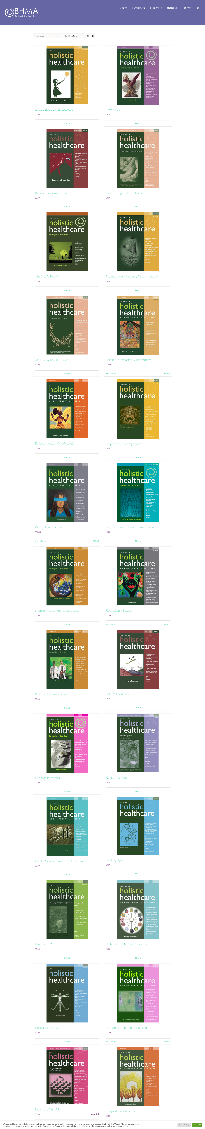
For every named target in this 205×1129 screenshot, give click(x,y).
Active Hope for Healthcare (54, 109)
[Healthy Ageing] (138, 826)
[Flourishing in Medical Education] (67, 576)
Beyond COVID (116, 109)
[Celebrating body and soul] (138, 158)
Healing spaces (116, 777)
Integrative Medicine (120, 1111)
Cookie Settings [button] (184, 1125)
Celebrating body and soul (124, 193)
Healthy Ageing (116, 860)
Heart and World (46, 944)
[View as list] (92, 36)
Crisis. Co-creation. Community (128, 359)
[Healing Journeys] (67, 743)
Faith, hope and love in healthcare (130, 527)
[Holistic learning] (67, 993)
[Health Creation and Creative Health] (67, 826)
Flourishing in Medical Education (58, 610)
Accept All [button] (197, 1125)
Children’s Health (47, 276)
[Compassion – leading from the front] (138, 241)
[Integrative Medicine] (138, 1076)
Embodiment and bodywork (54, 443)
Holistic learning (46, 1027)
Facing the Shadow (48, 527)
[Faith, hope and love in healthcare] (138, 492)
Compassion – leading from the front (132, 276)
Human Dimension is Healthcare (128, 1027)
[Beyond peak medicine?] (67, 158)
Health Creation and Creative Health (61, 861)
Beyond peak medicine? (52, 193)
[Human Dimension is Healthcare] (138, 993)
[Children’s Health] (67, 241)
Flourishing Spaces (119, 610)
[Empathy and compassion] (138, 409)
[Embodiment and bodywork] (67, 408)
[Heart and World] (67, 909)
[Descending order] (60, 36)
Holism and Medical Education (127, 944)
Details (68, 123)
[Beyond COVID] (138, 75)
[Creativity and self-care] (67, 325)
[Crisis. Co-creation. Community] (138, 325)
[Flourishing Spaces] (138, 576)
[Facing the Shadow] (67, 492)
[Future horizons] (138, 659)
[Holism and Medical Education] (138, 909)
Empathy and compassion (124, 444)
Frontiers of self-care (50, 694)
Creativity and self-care (52, 359)
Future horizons (117, 694)
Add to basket (111, 373)
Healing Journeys (47, 777)
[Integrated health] (67, 1075)
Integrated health (47, 1109)
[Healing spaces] (138, 743)
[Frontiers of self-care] (67, 659)
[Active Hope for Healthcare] (67, 75)
